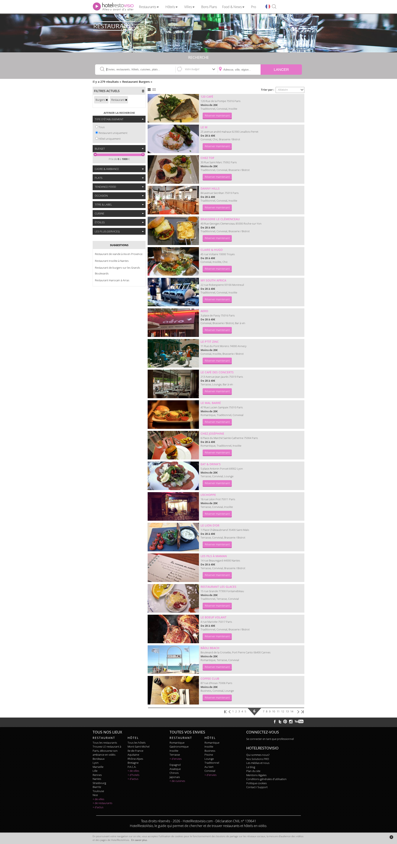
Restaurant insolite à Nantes (112, 261)
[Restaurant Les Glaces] (173, 598)
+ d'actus (98, 807)
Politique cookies (256, 783)
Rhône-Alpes (135, 759)
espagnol (175, 765)
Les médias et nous (257, 763)
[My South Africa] (173, 292)
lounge (209, 759)
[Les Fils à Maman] (173, 567)
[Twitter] (280, 721)
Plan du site (253, 771)
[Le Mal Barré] (173, 414)
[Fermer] (391, 837)
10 (273, 711)
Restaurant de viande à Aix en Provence (118, 254)
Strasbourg (99, 783)
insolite (174, 751)
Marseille (98, 767)
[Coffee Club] (173, 690)
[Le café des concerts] (173, 384)
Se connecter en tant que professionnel (270, 739)
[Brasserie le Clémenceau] (173, 230)
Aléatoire (283, 89)
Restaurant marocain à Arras (112, 280)
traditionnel (211, 763)
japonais (175, 777)
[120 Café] (173, 108)
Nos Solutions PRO (257, 759)
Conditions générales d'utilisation (266, 779)
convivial (209, 771)
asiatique (175, 769)
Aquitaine (133, 754)
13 (287, 711)
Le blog (250, 767)
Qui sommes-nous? (257, 755)
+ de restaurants (102, 803)
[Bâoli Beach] (173, 659)
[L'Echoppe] (173, 506)
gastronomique (179, 746)
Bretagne (133, 763)
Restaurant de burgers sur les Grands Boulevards (117, 270)
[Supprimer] (107, 100)
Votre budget (192, 69)
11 (278, 711)
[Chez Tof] (173, 169)
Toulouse (98, 791)
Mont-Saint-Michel (138, 746)
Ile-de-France (135, 751)
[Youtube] (299, 721)
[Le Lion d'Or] (173, 537)
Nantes (97, 779)
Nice (95, 795)
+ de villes (98, 799)
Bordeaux (98, 759)
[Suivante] (298, 711)
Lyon (96, 763)
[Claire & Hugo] (173, 261)
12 (282, 711)
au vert (208, 767)
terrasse (175, 754)
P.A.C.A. (132, 767)
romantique (177, 742)
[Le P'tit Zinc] (173, 353)
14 (291, 711)
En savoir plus (139, 840)
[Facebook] (275, 721)
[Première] (226, 711)
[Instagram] (291, 722)
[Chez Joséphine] (173, 445)
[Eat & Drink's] (173, 476)
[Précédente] (230, 711)
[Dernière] (302, 711)
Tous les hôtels (137, 742)
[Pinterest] (285, 721)
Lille (95, 771)
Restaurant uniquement (113, 133)
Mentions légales (256, 775)
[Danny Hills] (173, 200)
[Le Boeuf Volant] (173, 629)
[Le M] (173, 139)
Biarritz (97, 787)
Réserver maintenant (217, 115)
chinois (174, 773)
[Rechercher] (274, 7)
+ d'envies (176, 759)
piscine (208, 754)
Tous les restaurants (105, 742)
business (209, 751)
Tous (102, 127)
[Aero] (173, 322)
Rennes (97, 775)
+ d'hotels (133, 775)
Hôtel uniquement (110, 139)
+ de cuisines (177, 781)
